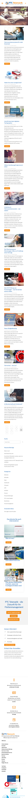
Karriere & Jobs (5, 750)
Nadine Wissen (13, 45)
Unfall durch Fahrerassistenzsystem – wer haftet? (12, 208)
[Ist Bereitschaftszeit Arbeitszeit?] (14, 395)
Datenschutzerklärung (7, 749)
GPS (5, 487)
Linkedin (4, 771)
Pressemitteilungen (8, 495)
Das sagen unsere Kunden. (10, 511)
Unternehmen (5, 744)
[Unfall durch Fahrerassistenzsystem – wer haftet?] (14, 198)
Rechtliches (6, 501)
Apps (5, 480)
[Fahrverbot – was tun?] (14, 356)
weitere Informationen (9, 644)
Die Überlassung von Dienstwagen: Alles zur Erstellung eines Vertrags (13, 250)
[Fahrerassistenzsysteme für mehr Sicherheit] (14, 33)
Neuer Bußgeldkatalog (10, 328)
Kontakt (3, 745)
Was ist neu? (7, 450)
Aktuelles (6, 477)
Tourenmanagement (8, 503)
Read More (7, 63)
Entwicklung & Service (7, 752)
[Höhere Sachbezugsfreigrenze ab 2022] (14, 156)
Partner (6, 493)
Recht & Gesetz (5, 754)
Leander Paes (14, 330)
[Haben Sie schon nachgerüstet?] (14, 73)
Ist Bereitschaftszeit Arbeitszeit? (13, 404)
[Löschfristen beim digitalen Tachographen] (14, 112)
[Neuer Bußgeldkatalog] (14, 319)
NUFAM (6, 490)
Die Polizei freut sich (8, 453)
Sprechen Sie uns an (13, 619)
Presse (3, 759)
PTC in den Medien (8, 498)
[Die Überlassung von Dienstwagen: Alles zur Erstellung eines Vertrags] (14, 240)
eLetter (14, 701)
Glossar (3, 761)
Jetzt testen (13, 616)
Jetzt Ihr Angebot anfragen (13, 612)
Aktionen (6, 474)
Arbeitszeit (6, 482)
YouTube (4, 766)
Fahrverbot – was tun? (10, 365)
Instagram (4, 767)
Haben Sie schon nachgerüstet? (13, 82)
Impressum (4, 747)
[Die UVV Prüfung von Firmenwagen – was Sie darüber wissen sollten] (14, 279)
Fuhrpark (6, 485)
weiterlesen (8, 542)
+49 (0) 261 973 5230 (14, 687)
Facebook (4, 769)
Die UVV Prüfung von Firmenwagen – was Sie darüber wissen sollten (13, 289)
